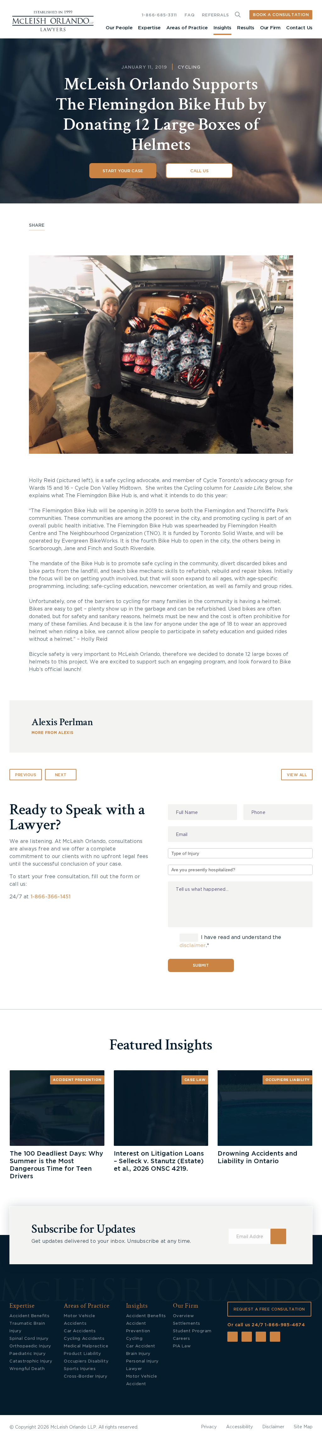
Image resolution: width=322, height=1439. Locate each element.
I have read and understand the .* (230, 941)
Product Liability (82, 1354)
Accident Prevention (77, 1080)
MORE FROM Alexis (52, 733)
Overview (183, 1316)
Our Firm (270, 28)
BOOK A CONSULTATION (281, 15)
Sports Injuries (80, 1369)
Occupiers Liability (287, 1080)
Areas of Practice (187, 28)
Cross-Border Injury (85, 1376)
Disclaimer (273, 1427)
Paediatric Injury (27, 1354)
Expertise (149, 28)
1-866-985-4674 (285, 1325)
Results (245, 28)
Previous (25, 775)
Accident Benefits (29, 1316)
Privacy (209, 1427)
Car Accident (140, 1346)
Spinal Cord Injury (29, 1339)
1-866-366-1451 (51, 896)
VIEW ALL (297, 775)
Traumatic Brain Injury (27, 1327)
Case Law (195, 1080)
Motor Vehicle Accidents (79, 1320)
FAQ (189, 15)
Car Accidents (80, 1331)
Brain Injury (138, 1354)
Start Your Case (123, 171)
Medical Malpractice (86, 1346)
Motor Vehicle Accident (141, 1380)
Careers (181, 1339)
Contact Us (299, 28)
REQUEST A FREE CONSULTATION (269, 1309)
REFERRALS (215, 15)
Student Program (192, 1331)
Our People (119, 28)
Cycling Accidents (84, 1339)
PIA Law (182, 1346)
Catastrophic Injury (30, 1361)
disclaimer (193, 945)
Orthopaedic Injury (30, 1346)
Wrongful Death (27, 1369)
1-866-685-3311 (159, 15)
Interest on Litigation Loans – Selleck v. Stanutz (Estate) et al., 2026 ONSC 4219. (159, 1161)
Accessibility (239, 1427)
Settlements (186, 1324)
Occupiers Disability (86, 1361)
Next (61, 775)
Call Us (199, 171)
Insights (222, 28)
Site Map (303, 1427)
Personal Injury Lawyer (142, 1365)
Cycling (189, 67)
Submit (201, 966)
